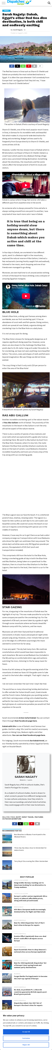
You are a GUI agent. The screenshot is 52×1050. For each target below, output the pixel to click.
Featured (39, 817)
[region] (26, 1031)
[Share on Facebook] (11, 65)
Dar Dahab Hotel (37, 740)
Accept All (26, 1032)
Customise (26, 1038)
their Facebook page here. (26, 721)
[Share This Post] (17, 65)
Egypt (18, 817)
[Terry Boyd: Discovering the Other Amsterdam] (7, 865)
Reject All (26, 1045)
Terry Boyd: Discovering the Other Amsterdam (31, 861)
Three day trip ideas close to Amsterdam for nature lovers (30, 849)
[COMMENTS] (40, 65)
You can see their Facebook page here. (28, 735)
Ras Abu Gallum (11, 422)
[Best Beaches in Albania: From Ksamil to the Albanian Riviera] (7, 838)
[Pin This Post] (28, 65)
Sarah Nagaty (18, 30)
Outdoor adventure (11, 819)
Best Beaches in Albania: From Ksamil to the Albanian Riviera (30, 835)
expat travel (28, 817)
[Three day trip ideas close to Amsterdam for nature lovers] (7, 851)
